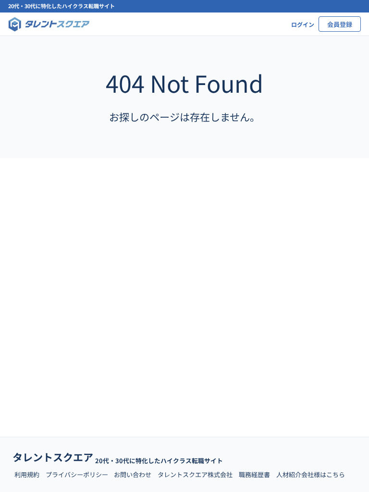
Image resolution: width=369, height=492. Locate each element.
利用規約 (26, 474)
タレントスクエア (52, 457)
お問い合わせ (132, 474)
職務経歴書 (254, 474)
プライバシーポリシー (77, 474)
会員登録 (339, 24)
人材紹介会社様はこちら (310, 474)
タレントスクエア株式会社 (195, 474)
